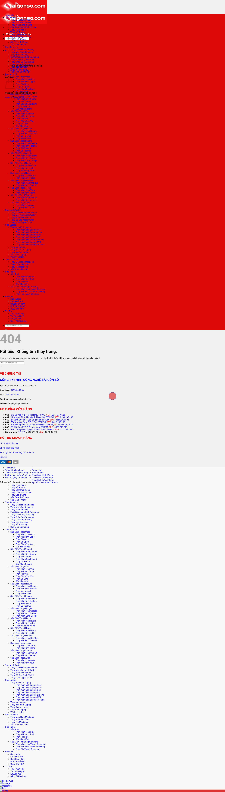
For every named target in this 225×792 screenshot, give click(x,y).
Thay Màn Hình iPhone (21, 20)
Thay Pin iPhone (18, 30)
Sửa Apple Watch (13, 210)
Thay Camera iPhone (20, 35)
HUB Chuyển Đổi (18, 306)
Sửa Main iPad (22, 284)
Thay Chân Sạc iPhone (20, 37)
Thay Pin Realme (23, 148)
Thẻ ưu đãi (10, 467)
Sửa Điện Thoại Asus (20, 202)
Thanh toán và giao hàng (16, 472)
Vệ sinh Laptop (17, 257)
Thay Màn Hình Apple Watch (23, 212)
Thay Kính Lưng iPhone (21, 25)
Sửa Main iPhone (18, 44)
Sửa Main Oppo (23, 91)
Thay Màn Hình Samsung (22, 49)
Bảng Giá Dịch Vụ (18, 321)
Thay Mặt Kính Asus (25, 207)
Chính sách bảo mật (9, 443)
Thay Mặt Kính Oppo (25, 81)
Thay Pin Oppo (22, 84)
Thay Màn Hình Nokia (26, 175)
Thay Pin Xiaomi (23, 101)
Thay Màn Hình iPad (25, 276)
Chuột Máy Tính (17, 304)
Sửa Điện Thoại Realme (21, 141)
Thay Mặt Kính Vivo (25, 116)
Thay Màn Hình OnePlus (27, 183)
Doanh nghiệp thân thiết (16, 477)
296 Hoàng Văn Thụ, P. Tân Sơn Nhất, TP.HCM (32, 424)
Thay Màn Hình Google (26, 156)
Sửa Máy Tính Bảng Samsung (24, 286)
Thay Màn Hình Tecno (26, 190)
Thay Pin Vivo (22, 118)
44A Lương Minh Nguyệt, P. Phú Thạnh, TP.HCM (32, 429)
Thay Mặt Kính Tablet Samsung (30, 291)
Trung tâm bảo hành (14, 470)
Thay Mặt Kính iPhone (20, 22)
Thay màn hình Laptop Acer (28, 230)
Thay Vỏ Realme (23, 151)
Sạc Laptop (15, 299)
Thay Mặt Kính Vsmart (26, 200)
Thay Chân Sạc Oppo (25, 89)
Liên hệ (3, 457)
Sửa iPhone (10, 17)
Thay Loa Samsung (19, 67)
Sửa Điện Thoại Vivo (19, 111)
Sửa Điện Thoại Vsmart (21, 195)
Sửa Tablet (10, 272)
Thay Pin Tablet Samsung (27, 294)
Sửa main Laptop (18, 254)
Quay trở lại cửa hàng (15, 97)
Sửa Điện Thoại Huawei (21, 128)
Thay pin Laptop (18, 247)
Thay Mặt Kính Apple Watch (23, 215)
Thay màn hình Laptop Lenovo (30, 239)
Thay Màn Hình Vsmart (26, 197)
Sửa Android (11, 74)
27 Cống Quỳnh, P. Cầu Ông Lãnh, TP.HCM (30, 420)
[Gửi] (6, 329)
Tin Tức (8, 311)
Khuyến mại (15, 318)
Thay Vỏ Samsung (18, 69)
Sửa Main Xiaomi (24, 109)
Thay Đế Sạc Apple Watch (22, 220)
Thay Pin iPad (22, 281)
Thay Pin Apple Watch (20, 217)
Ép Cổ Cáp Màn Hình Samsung (24, 57)
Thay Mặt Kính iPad (25, 279)
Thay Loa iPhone (18, 39)
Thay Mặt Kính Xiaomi (26, 99)
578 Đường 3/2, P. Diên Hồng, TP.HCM (28, 415)
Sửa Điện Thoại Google (21, 153)
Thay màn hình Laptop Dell (28, 235)
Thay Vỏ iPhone (17, 32)
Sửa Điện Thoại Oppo (20, 76)
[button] (5, 50)
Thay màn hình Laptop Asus (29, 232)
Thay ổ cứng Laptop (19, 252)
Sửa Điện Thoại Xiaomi (21, 94)
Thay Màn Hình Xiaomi (26, 96)
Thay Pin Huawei (23, 138)
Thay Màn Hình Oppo (25, 79)
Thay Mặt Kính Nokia (25, 178)
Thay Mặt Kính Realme (26, 146)
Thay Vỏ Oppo (22, 86)
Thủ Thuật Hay (17, 314)
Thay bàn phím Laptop (20, 249)
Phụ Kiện (9, 296)
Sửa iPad (14, 274)
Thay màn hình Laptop (20, 227)
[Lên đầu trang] (33, 466)
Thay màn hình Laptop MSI (28, 242)
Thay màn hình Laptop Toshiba (30, 244)
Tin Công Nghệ (17, 316)
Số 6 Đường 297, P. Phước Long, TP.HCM (29, 427)
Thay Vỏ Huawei (23, 136)
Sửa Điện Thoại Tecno (20, 188)
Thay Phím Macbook (20, 264)
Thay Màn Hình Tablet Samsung (30, 289)
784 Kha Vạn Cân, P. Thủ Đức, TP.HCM (28, 422)
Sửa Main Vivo (22, 126)
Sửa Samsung (11, 47)
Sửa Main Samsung (19, 72)
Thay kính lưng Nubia (25, 170)
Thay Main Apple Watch (21, 222)
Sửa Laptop (10, 225)
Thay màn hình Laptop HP (28, 237)
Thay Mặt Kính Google (26, 158)
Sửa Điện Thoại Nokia (20, 173)
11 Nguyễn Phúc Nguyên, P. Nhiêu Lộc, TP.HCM (32, 417)
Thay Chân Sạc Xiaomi (26, 104)
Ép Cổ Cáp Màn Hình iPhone (23, 27)
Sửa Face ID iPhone (19, 42)
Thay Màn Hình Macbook (22, 262)
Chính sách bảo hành (10, 448)
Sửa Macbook (11, 259)
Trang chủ (9, 15)
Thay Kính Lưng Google (26, 160)
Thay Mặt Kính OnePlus (26, 185)
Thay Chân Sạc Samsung (22, 62)
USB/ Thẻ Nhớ (17, 309)
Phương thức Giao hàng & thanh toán (17, 452)
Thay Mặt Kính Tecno (25, 193)
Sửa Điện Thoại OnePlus (21, 180)
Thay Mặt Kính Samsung (21, 52)
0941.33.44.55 (17, 390)
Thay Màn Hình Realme (26, 143)
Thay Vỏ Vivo (22, 123)
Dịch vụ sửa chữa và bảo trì (17, 475)
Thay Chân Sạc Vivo (25, 121)
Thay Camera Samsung (21, 64)
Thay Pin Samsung (19, 509)
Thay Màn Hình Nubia (26, 165)
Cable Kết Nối (16, 301)
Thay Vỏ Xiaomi (23, 106)
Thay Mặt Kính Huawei (26, 133)
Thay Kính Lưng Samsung (22, 59)
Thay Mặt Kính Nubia (25, 168)
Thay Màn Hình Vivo (25, 114)
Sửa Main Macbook (19, 269)
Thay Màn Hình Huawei (26, 131)
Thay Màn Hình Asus (25, 205)
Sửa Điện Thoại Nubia (20, 163)
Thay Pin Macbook (19, 267)
